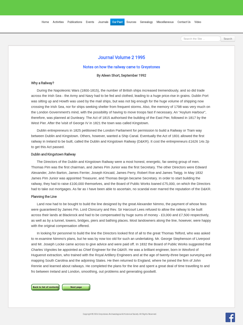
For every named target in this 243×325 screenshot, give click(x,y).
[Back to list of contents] (45, 287)
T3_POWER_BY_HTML (230, 317)
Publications (75, 22)
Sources (131, 22)
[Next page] (76, 287)
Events (90, 22)
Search (228, 38)
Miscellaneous (165, 22)
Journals (103, 22)
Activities (58, 22)
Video (197, 22)
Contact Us (184, 22)
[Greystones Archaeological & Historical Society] (118, 7)
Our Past (117, 22)
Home (45, 22)
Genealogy (146, 22)
